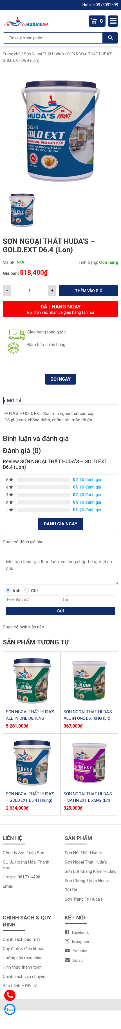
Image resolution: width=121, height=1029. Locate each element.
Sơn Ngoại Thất (80, 862)
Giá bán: (11, 273)
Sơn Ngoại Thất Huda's (44, 54)
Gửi (60, 611)
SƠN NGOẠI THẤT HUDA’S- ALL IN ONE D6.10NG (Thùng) (31, 718)
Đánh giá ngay (60, 523)
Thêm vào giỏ (88, 291)
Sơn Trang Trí (77, 899)
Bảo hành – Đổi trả (20, 985)
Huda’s (101, 862)
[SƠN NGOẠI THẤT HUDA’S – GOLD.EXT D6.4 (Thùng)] (31, 762)
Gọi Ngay (60, 379)
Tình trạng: (88, 262)
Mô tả (14, 400)
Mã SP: (9, 262)
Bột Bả (71, 889)
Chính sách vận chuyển (24, 976)
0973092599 (107, 5)
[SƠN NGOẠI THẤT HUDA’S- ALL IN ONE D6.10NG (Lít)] (89, 680)
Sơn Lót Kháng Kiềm (84, 871)
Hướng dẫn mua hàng (22, 957)
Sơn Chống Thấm (81, 880)
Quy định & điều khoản (23, 948)
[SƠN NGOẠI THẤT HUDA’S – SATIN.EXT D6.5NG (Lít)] (89, 762)
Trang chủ (12, 54)
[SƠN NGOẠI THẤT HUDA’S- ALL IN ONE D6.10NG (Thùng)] (31, 680)
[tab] (60, 400)
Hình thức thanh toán (22, 967)
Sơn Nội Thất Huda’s (83, 852)
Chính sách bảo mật (21, 939)
